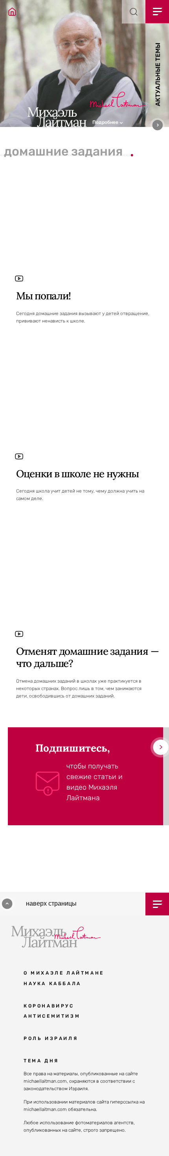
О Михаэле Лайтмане (64, 973)
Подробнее (105, 122)
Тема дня (41, 1061)
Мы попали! (43, 295)
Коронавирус (49, 1006)
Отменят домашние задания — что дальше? (87, 657)
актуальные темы (158, 74)
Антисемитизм (52, 1016)
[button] (130, 121)
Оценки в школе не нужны (77, 473)
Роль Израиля (51, 1038)
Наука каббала (52, 983)
